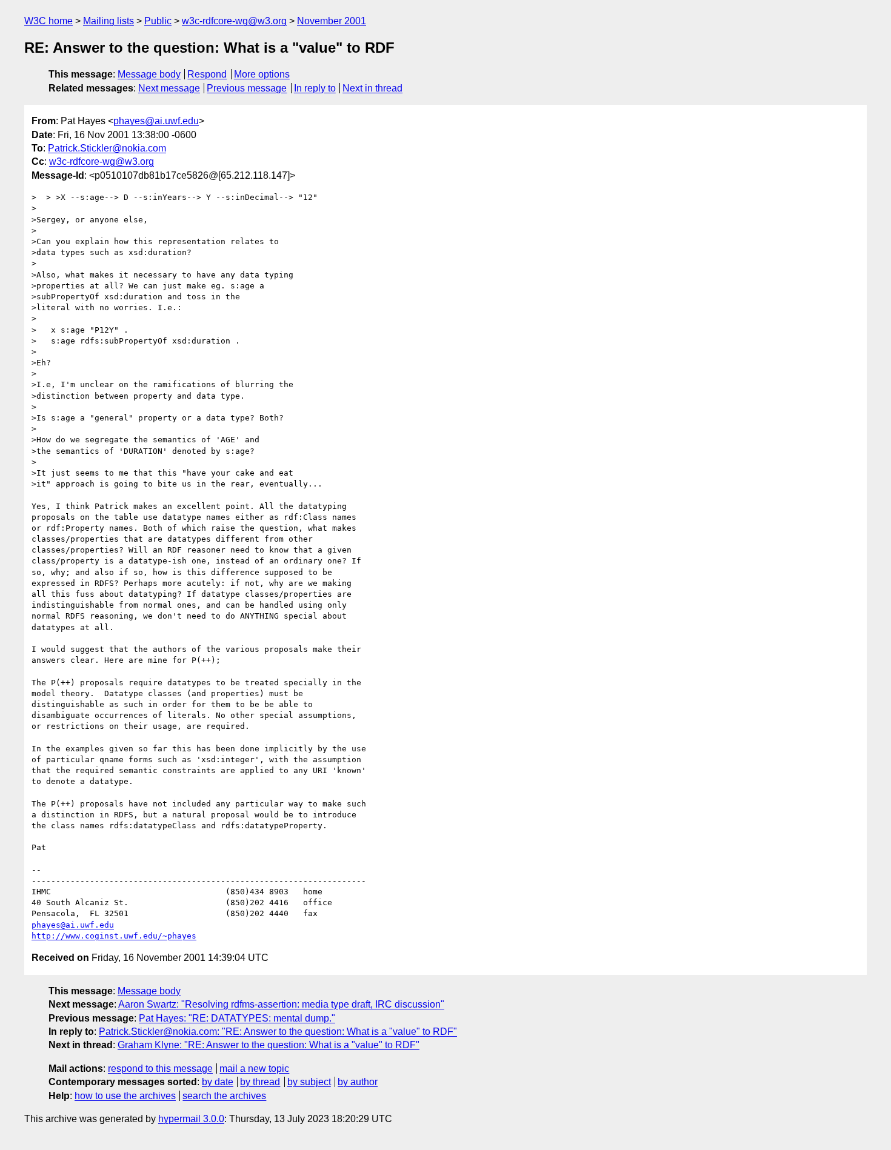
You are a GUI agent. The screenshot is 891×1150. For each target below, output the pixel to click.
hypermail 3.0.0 (191, 1119)
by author (358, 1082)
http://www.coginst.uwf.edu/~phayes (114, 935)
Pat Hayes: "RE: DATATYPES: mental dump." (237, 1018)
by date (217, 1082)
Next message (169, 88)
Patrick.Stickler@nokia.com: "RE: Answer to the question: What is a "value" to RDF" (278, 1031)
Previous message (247, 88)
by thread (260, 1082)
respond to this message (160, 1068)
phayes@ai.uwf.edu (156, 121)
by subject (309, 1082)
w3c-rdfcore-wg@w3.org (234, 21)
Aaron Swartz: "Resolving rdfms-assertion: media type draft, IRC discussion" (281, 1004)
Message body (149, 74)
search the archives (224, 1096)
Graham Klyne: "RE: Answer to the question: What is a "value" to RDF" (268, 1045)
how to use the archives (125, 1096)
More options (262, 74)
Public (158, 21)
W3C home (48, 21)
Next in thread (372, 88)
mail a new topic (254, 1068)
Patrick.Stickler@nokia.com (107, 148)
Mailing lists (108, 21)
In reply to (315, 88)
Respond (207, 74)
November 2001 (331, 21)
